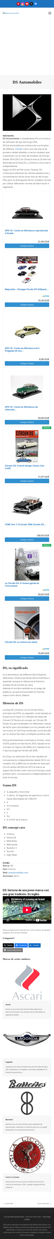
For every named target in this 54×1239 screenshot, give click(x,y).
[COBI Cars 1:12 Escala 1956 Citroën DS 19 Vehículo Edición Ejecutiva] (27, 505)
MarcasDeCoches (17, 1217)
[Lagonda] (27, 1039)
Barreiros (9, 1120)
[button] (49, 13)
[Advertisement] (27, 47)
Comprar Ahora (27, 246)
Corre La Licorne (12, 1177)
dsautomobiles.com (18, 872)
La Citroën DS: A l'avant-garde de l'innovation (22, 584)
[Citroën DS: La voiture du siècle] (27, 623)
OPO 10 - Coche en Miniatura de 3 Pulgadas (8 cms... (22, 349)
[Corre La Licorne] (27, 1154)
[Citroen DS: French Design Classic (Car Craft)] (27, 446)
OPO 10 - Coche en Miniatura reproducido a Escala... (26, 231)
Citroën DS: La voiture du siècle (21, 642)
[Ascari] (27, 982)
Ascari (8, 1005)
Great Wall (8, 1203)
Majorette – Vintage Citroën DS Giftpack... (26, 289)
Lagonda (9, 1062)
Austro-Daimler (43, 1203)
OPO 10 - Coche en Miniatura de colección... (21, 408)
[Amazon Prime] (45, 296)
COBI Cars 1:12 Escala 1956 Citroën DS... (25, 524)
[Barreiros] (27, 1097)
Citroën (18, 149)
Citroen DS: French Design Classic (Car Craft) (24, 467)
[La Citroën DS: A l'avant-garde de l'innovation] (27, 564)
